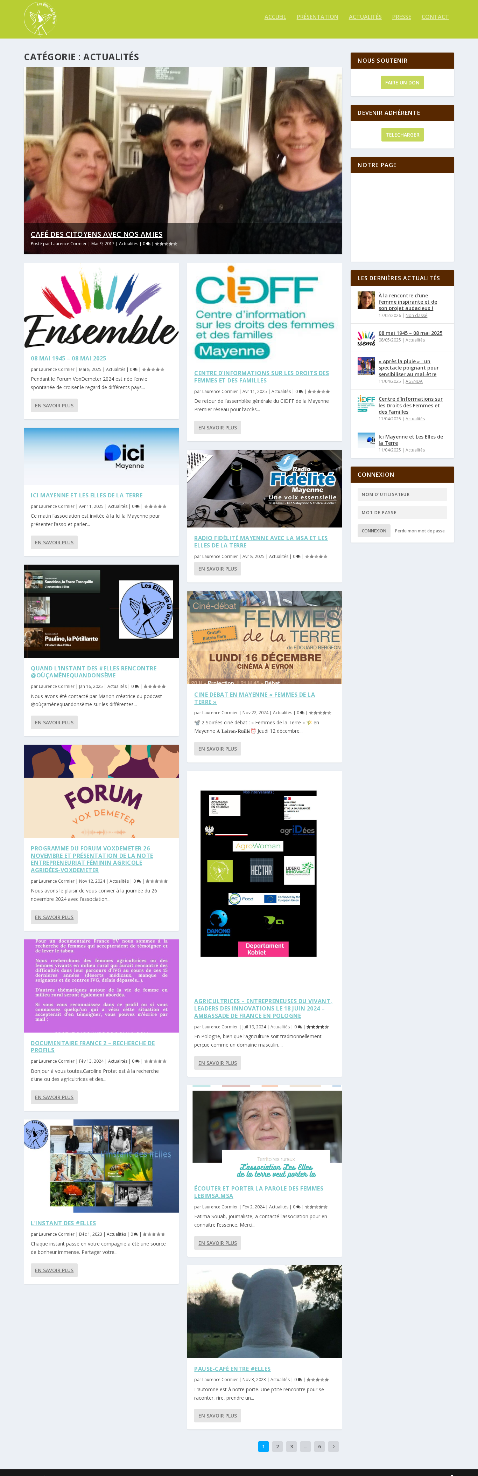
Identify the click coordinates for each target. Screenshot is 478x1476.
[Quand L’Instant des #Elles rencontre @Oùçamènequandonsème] (101, 611)
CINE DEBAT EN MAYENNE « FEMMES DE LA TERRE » (254, 698)
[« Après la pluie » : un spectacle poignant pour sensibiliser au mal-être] (366, 366)
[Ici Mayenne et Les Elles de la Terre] (101, 456)
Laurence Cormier (69, 244)
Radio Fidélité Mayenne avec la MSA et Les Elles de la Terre (261, 541)
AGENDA (414, 381)
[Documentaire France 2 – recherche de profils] (101, 986)
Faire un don (402, 82)
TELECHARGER (403, 134)
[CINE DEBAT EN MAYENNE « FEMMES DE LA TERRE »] (264, 637)
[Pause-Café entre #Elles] (264, 1311)
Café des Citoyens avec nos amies (96, 234)
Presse (401, 17)
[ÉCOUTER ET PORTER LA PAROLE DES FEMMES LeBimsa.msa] (264, 1131)
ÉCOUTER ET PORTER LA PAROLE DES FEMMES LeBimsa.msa (258, 1192)
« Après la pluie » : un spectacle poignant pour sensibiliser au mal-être (409, 367)
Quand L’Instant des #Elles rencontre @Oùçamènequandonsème (93, 672)
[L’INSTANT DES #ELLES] (101, 1166)
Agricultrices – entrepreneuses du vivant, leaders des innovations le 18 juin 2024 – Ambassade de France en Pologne (263, 1008)
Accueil (275, 17)
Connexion (374, 531)
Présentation (317, 17)
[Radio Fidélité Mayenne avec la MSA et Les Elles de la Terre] (264, 489)
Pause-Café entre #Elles (232, 1369)
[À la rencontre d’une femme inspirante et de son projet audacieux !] (366, 300)
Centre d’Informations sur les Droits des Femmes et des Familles (261, 376)
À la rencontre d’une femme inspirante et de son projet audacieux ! (408, 301)
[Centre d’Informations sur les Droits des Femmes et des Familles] (264, 313)
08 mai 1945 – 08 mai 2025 (68, 358)
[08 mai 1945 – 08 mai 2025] (101, 305)
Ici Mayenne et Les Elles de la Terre (86, 495)
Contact (435, 17)
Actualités (365, 17)
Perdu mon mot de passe (420, 531)
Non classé (416, 315)
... (305, 1446)
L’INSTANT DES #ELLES (63, 1223)
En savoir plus (54, 405)
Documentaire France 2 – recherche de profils (93, 1046)
